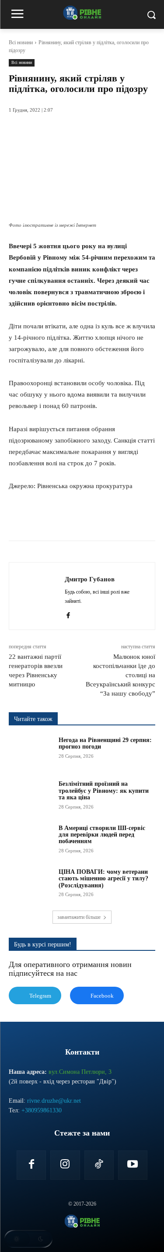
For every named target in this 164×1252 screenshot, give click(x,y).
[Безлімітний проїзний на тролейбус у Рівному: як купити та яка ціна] (31, 796)
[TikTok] (99, 1165)
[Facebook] (45, 519)
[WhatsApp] (85, 519)
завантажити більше (79, 917)
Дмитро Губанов (90, 579)
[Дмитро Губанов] (39, 596)
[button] (28, 1239)
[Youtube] (132, 1165)
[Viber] (125, 519)
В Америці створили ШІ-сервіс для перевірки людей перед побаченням (102, 835)
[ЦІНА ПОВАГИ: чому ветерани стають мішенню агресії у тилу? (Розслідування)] (31, 884)
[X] (65, 519)
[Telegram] (105, 519)
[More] (146, 519)
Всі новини (21, 42)
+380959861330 (41, 1110)
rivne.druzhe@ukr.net (54, 1100)
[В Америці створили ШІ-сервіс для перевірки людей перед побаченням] (31, 840)
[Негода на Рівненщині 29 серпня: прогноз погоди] (31, 752)
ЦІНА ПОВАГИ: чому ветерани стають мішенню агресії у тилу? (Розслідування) (103, 879)
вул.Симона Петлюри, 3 (80, 1072)
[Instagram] (65, 1165)
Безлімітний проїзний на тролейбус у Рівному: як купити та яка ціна (104, 791)
